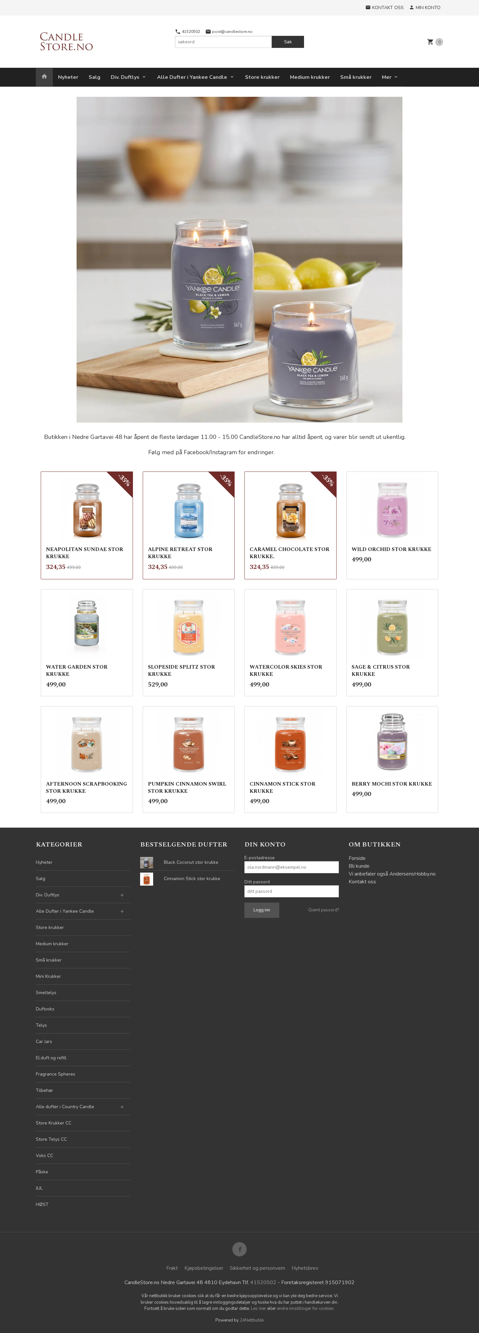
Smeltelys (46, 993)
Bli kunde (359, 866)
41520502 (190, 31)
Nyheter (68, 77)
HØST (42, 1204)
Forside (357, 858)
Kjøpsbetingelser (203, 1268)
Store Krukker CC (53, 1123)
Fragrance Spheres (55, 1074)
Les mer (259, 1308)
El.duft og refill (51, 1058)
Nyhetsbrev (305, 1268)
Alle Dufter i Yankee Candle (192, 77)
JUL (39, 1188)
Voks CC (44, 1155)
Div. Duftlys (125, 77)
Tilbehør (44, 1090)
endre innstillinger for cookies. (306, 1308)
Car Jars (44, 1041)
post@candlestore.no (232, 31)
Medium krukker (310, 77)
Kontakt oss (362, 881)
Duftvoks (45, 1009)
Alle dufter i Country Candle (65, 1107)
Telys (41, 1025)
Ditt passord (257, 882)
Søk (288, 42)
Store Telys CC (51, 1139)
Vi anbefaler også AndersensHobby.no (392, 873)
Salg (94, 77)
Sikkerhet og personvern (257, 1268)
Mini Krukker (48, 976)
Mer (386, 77)
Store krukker (262, 77)
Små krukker (355, 77)
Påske (42, 1172)
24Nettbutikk (252, 1320)
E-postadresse (259, 858)
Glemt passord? (323, 910)
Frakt (172, 1268)
